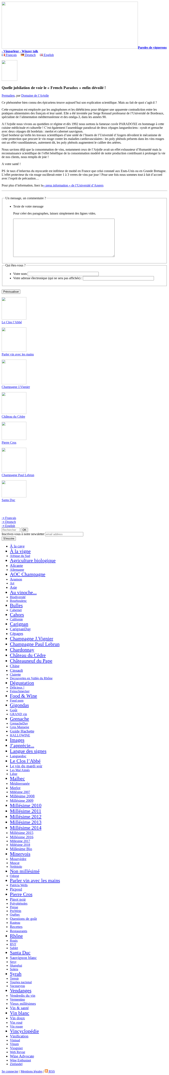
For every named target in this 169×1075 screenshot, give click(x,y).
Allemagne (17, 569)
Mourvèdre (18, 859)
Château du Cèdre (13, 416)
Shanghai (16, 965)
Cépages (16, 633)
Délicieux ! (17, 687)
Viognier (16, 1048)
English (48, 55)
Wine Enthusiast (20, 1060)
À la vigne (20, 551)
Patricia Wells (19, 885)
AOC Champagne (27, 574)
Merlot (15, 788)
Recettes (16, 927)
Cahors (17, 614)
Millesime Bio (21, 849)
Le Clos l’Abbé (12, 322)
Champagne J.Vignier (16, 387)
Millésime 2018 (20, 844)
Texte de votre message (28, 206)
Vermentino (17, 999)
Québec (15, 914)
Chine (14, 666)
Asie (13, 587)
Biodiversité (18, 597)
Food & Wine (23, 696)
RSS (51, 1071)
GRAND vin (18, 714)
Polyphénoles (18, 903)
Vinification (19, 1036)
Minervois (20, 854)
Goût (13, 710)
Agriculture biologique (33, 560)
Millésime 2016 (21, 837)
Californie (16, 619)
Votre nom (20, 273)
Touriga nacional (21, 982)
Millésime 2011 (25, 811)
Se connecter (10, 1071)
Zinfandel (16, 1064)
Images (17, 740)
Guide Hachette (22, 731)
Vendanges (20, 990)
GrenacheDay (19, 723)
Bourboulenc (18, 601)
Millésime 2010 (25, 805)
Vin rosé (16, 1022)
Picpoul (16, 889)
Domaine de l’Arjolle (35, 95)
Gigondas (19, 705)
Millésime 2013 (25, 822)
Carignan (19, 624)
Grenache (19, 718)
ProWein (15, 911)
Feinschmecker (19, 691)
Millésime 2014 (25, 827)
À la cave (17, 546)
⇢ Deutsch (9, 522)
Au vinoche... (23, 592)
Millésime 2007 (20, 792)
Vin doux (17, 1018)
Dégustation (22, 683)
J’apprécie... (22, 745)
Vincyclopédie (24, 1031)
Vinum (14, 1044)
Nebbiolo (16, 866)
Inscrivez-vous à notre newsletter (23, 534)
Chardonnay (22, 649)
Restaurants (18, 931)
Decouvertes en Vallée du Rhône (31, 678)
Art (12, 583)
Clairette (15, 674)
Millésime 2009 (21, 800)
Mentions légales (31, 1071)
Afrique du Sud (20, 556)
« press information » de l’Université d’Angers (73, 185)
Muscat (14, 863)
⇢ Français (9, 518)
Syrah (15, 974)
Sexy (13, 962)
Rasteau (15, 922)
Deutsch (30, 55)
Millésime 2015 (21, 833)
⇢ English (8, 526)
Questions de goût (23, 919)
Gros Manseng (19, 727)
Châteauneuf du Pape (31, 661)
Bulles (16, 605)
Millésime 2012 (25, 816)
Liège (13, 774)
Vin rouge (16, 1026)
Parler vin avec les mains (18, 354)
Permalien (8, 95)
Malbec (17, 778)
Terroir (14, 978)
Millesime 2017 (20, 841)
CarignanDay (20, 629)
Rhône (16, 936)
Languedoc (18, 756)
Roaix (14, 940)
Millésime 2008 (22, 796)
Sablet (14, 948)
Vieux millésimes (23, 1003)
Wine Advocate (22, 1056)
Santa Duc (8, 500)
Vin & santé (19, 1008)
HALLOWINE (20, 735)
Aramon (16, 579)
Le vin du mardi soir (26, 766)
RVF (13, 944)
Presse (14, 907)
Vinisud (15, 1040)
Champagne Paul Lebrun (18, 475)
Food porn (16, 700)
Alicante (16, 565)
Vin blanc (19, 1013)
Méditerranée (20, 783)
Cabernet (16, 610)
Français (11, 55)
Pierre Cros (9, 442)
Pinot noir (18, 899)
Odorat (14, 876)
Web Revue (17, 1052)
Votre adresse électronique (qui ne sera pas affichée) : (47, 278)
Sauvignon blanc (23, 957)
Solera (14, 969)
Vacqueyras (17, 986)
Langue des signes (28, 751)
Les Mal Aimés (20, 770)
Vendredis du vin (22, 995)
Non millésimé (25, 871)
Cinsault (16, 670)
